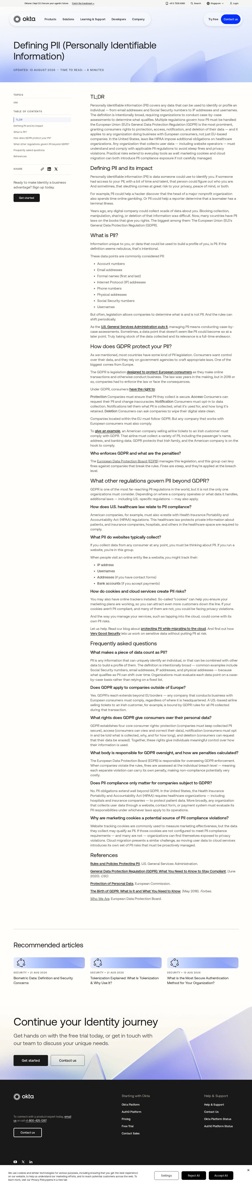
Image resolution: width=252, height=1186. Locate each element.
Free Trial (127, 1126)
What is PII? (20, 132)
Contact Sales (131, 1133)
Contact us (231, 19)
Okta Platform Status (217, 1119)
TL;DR (19, 119)
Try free (213, 19)
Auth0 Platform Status (218, 1126)
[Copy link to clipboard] (42, 169)
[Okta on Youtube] (15, 1162)
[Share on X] (56, 169)
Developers (119, 19)
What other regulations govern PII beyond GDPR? (41, 144)
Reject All (194, 1175)
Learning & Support (93, 19)
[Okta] (24, 19)
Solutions (68, 19)
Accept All (221, 1175)
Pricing (126, 1119)
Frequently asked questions (29, 150)
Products (50, 19)
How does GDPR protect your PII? (32, 138)
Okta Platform (131, 1104)
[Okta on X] (23, 1162)
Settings (166, 1175)
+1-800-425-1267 (35, 1120)
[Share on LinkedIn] (49, 169)
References (20, 156)
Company (138, 19)
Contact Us (211, 1111)
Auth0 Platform (131, 1111)
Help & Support (214, 1104)
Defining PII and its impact (28, 125)
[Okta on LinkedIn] (31, 1162)
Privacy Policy (49, 1179)
